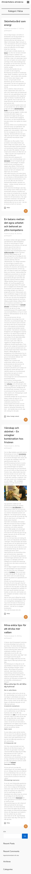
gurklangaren (8, 30)
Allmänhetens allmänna (12, 2)
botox (6, 53)
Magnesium (19, 798)
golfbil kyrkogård (9, 252)
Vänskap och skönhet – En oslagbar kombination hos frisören (13, 435)
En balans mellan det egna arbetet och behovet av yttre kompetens (14, 225)
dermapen (7, 161)
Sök (4, 832)
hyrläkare (12, 572)
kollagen (13, 762)
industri (17, 416)
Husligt (12, 416)
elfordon (9, 384)
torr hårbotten (17, 507)
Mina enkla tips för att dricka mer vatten (15, 628)
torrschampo (22, 454)
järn (14, 714)
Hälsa (8, 207)
